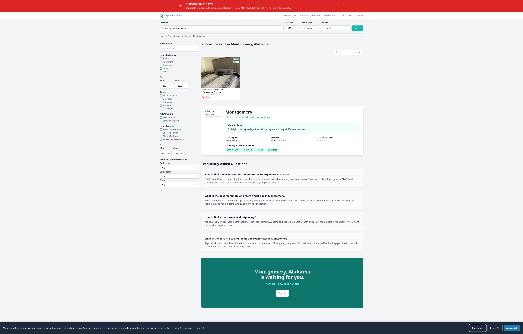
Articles (346, 15)
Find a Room (289, 15)
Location (164, 22)
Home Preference (168, 55)
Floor (162, 180)
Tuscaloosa (272, 149)
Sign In (359, 15)
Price (162, 77)
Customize (477, 327)
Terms (163, 92)
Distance (289, 22)
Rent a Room (331, 15)
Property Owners (310, 15)
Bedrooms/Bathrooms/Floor (173, 159)
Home (162, 36)
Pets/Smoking (166, 114)
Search (357, 28)
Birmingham (233, 149)
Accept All (511, 327)
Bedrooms (165, 163)
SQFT (162, 144)
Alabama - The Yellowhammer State (247, 117)
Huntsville (247, 149)
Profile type (306, 22)
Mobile (260, 149)
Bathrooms (165, 171)
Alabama (186, 36)
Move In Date (166, 43)
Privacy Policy (199, 327)
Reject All (494, 327)
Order (325, 22)
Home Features (167, 126)
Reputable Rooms (174, 15)
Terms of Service (179, 327)
